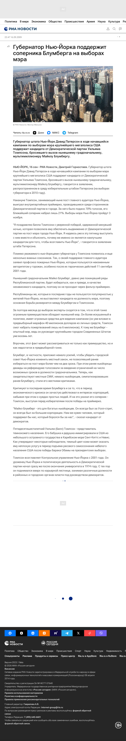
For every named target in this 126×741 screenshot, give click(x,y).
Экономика (37, 651)
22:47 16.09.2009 (13, 37)
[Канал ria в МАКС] (10, 633)
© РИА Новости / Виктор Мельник (27, 125)
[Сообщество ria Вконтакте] (32, 633)
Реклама (27, 656)
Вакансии (10, 669)
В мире (49, 651)
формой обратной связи (17, 723)
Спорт (78, 651)
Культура (98, 651)
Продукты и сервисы (46, 656)
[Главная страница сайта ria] (20, 29)
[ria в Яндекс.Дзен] (21, 633)
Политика (9, 651)
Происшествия (64, 651)
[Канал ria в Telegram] (67, 633)
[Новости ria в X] (78, 633)
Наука (87, 651)
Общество (23, 651)
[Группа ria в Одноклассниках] (44, 633)
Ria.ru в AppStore (87, 656)
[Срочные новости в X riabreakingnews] (89, 633)
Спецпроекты (12, 656)
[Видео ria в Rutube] (55, 633)
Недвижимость (114, 651)
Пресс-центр (68, 656)
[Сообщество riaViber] (101, 633)
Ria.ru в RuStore (108, 656)
